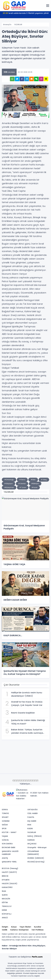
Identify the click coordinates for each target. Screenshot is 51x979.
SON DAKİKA (7, 843)
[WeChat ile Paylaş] (36, 79)
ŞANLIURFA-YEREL (9, 862)
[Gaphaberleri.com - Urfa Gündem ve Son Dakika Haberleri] (14, 5)
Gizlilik (4, 930)
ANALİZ (5, 917)
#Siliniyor (35, 483)
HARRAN (31, 840)
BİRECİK (5, 876)
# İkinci (22, 479)
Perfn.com (37, 956)
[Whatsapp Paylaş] (12, 79)
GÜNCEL (5, 840)
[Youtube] (43, 802)
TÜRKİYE (5, 813)
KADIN (30, 828)
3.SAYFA (30, 817)
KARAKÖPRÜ (7, 887)
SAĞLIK (5, 824)
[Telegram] (46, 802)
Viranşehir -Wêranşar (37, 847)
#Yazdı (34, 487)
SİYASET (5, 817)
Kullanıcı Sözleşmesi (19, 930)
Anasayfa (7, 24)
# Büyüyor (8, 483)
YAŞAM (5, 836)
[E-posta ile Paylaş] (31, 79)
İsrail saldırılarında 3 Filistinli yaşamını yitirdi (25, 13)
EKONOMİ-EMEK (8, 847)
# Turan (22, 487)
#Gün (33, 479)
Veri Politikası (38, 930)
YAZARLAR (18, 24)
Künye (14, 927)
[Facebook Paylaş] (22, 79)
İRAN (4, 891)
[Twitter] (32, 802)
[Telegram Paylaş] (26, 79)
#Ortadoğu (9, 479)
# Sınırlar (22, 483)
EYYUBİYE (5, 880)
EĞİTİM (5, 902)
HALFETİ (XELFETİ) (9, 872)
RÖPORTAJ (6, 914)
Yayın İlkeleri (25, 927)
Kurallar (37, 927)
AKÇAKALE (31, 843)
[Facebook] (35, 802)
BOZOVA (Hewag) (10, 868)
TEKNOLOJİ (6, 906)
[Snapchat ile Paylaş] (46, 79)
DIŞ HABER (31, 821)
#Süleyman (9, 487)
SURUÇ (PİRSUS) (34, 836)
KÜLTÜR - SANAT (9, 832)
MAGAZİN (6, 898)
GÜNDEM (5, 821)
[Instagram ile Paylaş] (41, 79)
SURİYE (5, 895)
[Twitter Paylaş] (17, 79)
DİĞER (4, 910)
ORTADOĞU (32, 809)
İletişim (5, 927)
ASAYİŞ (5, 858)
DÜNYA (5, 809)
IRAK (29, 824)
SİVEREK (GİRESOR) (35, 858)
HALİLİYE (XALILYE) (9, 883)
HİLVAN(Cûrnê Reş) (35, 862)
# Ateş (44, 479)
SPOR (4, 828)
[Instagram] (39, 802)
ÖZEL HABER (32, 813)
